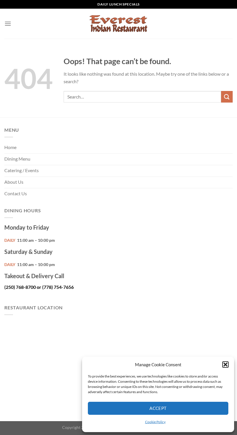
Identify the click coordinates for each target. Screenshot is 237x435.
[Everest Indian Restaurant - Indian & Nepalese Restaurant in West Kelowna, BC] (118, 24)
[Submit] (227, 96)
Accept (158, 408)
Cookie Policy (155, 422)
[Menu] (7, 23)
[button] (225, 364)
